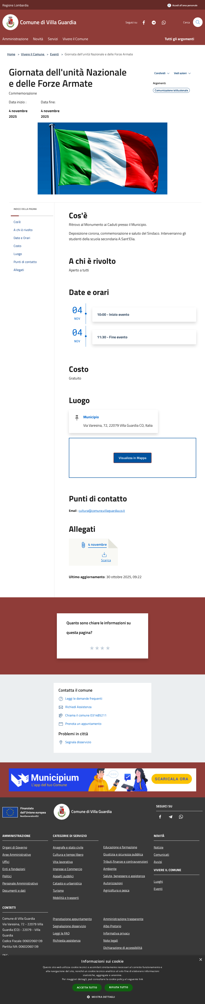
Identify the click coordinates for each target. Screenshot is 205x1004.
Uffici (5, 861)
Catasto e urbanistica (67, 883)
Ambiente (110, 868)
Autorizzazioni (113, 883)
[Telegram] (152, 22)
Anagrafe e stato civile (68, 847)
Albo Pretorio (112, 926)
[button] (102, 996)
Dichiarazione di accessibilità (122, 947)
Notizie (158, 847)
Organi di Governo (14, 847)
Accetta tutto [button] (87, 987)
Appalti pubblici (63, 876)
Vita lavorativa (63, 861)
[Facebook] (142, 22)
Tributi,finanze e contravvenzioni (125, 861)
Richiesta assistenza (66, 940)
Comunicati (161, 854)
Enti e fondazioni (13, 869)
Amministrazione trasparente (123, 918)
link (141, 979)
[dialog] (102, 979)
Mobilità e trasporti (66, 897)
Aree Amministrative (16, 854)
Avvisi (158, 861)
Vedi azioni (180, 73)
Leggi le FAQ (61, 933)
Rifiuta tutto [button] (118, 987)
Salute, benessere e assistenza (124, 876)
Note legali (110, 940)
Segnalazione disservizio (69, 926)
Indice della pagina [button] (25, 209)
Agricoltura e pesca (116, 890)
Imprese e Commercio (67, 869)
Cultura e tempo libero (68, 854)
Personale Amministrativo (20, 883)
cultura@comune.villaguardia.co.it (102, 510)
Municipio (91, 417)
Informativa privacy (116, 933)
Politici (7, 876)
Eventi (54, 54)
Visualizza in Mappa (132, 457)
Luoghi (158, 881)
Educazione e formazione (120, 847)
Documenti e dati (14, 890)
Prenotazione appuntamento (72, 918)
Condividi (160, 73)
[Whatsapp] (162, 22)
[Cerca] (198, 22)
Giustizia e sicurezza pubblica (123, 854)
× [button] (200, 959)
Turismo (58, 890)
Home (11, 54)
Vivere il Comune (33, 54)
